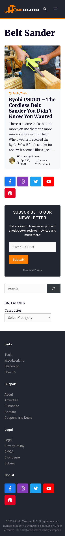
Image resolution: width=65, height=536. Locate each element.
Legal (8, 440)
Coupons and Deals (18, 417)
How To (10, 372)
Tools (23, 93)
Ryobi (16, 93)
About (9, 394)
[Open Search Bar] (45, 9)
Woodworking (14, 360)
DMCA (9, 451)
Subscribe (12, 406)
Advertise (11, 400)
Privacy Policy (14, 446)
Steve (35, 156)
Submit (19, 259)
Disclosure (12, 457)
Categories (13, 310)
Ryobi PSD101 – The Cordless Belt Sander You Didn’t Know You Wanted (32, 108)
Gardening (12, 366)
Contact (10, 412)
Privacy (38, 270)
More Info (28, 270)
